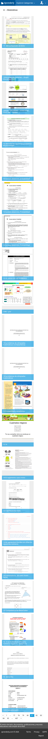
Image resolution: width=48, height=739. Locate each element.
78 (19, 715)
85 (8, 718)
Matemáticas (12, 10)
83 (41, 715)
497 (16, 718)
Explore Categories (25, 3)
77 (14, 715)
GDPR (44, 732)
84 (3, 718)
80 (28, 715)
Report (41, 735)
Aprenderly (9, 2)
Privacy (36, 732)
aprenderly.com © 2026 (10, 732)
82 (37, 715)
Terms (28, 732)
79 (23, 715)
